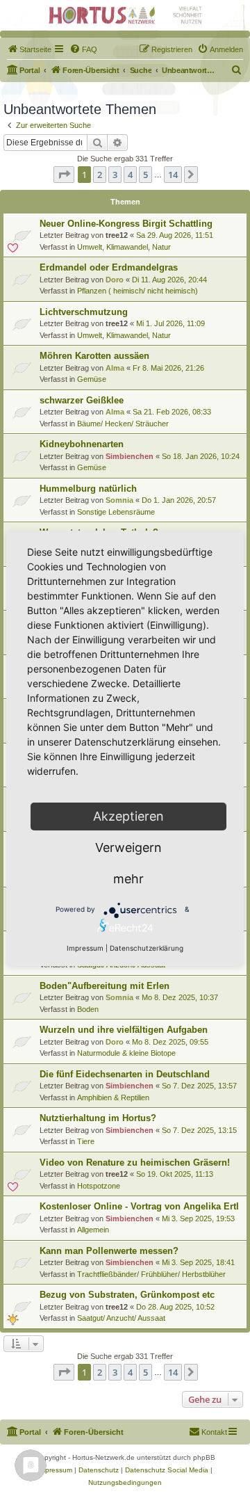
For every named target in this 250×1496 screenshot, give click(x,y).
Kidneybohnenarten (82, 444)
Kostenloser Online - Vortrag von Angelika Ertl (139, 1206)
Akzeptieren (128, 816)
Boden (88, 1009)
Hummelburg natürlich (88, 488)
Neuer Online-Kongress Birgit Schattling (126, 223)
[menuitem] (29, 49)
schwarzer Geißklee (82, 400)
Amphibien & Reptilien (113, 1097)
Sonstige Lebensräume (116, 512)
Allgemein (93, 1229)
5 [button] (145, 174)
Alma (115, 368)
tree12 (117, 235)
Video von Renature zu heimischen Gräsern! (135, 1162)
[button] (63, 174)
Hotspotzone (98, 1186)
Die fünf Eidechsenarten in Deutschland (125, 1074)
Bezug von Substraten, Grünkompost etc (127, 1294)
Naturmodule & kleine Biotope (126, 1053)
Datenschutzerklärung (146, 948)
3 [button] (114, 174)
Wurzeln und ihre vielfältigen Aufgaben (124, 1029)
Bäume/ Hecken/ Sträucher (123, 423)
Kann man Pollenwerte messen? (109, 1251)
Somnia (119, 500)
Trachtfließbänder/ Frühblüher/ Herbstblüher (151, 1274)
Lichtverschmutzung (84, 312)
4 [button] (130, 174)
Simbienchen (129, 456)
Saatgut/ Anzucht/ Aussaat (121, 1318)
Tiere (85, 1141)
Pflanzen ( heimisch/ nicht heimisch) (137, 291)
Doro (115, 279)
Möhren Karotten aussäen (94, 356)
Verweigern (128, 847)
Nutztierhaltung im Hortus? (98, 1118)
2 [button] (99, 174)
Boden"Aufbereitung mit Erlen (104, 986)
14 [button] (173, 174)
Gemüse (91, 379)
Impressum (85, 948)
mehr (128, 878)
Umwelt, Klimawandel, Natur (124, 247)
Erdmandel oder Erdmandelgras (109, 267)
